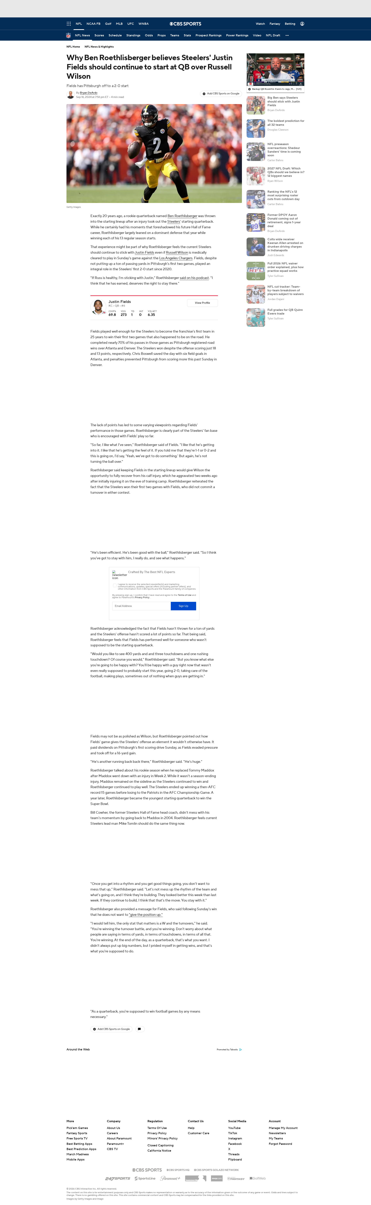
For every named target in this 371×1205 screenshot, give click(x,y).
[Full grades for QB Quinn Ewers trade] (256, 317)
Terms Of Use (157, 1128)
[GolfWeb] (258, 1178)
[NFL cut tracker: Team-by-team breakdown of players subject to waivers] (256, 294)
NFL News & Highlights (99, 47)
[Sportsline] (145, 1178)
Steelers (173, 221)
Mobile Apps (75, 1159)
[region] (275, 69)
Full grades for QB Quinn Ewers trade (285, 312)
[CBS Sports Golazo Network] (216, 1170)
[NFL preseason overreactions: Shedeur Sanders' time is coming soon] (256, 151)
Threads (233, 1154)
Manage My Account (283, 1128)
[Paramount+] (170, 1177)
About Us (113, 1128)
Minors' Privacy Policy (162, 1138)
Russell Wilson (177, 252)
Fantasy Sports (76, 1133)
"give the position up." (146, 709)
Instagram (235, 1138)
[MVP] (217, 1177)
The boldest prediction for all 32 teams (285, 123)
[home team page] (104, 313)
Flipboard (235, 1159)
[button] (287, 35)
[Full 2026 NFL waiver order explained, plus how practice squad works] (256, 271)
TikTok (232, 1133)
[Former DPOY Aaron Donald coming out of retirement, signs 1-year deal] (256, 222)
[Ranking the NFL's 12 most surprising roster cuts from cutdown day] (256, 199)
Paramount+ (115, 1144)
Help (191, 1128)
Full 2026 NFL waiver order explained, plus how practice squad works (285, 267)
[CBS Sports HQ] (178, 1170)
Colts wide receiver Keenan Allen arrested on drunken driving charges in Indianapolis (285, 244)
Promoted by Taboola (227, 792)
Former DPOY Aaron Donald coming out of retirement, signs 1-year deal (284, 220)
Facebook (235, 1144)
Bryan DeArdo (88, 93)
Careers (112, 1133)
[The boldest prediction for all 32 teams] (256, 128)
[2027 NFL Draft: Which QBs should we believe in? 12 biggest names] (256, 176)
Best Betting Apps (79, 1144)
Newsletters (277, 1133)
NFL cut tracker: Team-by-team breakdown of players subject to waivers (285, 290)
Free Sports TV (77, 1138)
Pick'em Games (77, 1128)
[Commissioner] (195, 1177)
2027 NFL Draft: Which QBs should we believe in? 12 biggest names (286, 172)
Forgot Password (280, 1144)
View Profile (202, 303)
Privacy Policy (157, 1133)
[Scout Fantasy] (236, 1178)
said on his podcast (194, 278)
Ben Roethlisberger (182, 216)
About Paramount (119, 1138)
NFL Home (73, 47)
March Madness (77, 1154)
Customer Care (198, 1133)
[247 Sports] (117, 1178)
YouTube (234, 1128)
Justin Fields (144, 252)
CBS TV (112, 1149)
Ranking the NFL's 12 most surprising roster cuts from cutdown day (283, 195)
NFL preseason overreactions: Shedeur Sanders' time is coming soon (284, 149)
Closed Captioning (160, 1145)
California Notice (159, 1151)
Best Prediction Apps (81, 1149)
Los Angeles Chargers (175, 258)
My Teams (276, 1138)
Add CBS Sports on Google (223, 93)
